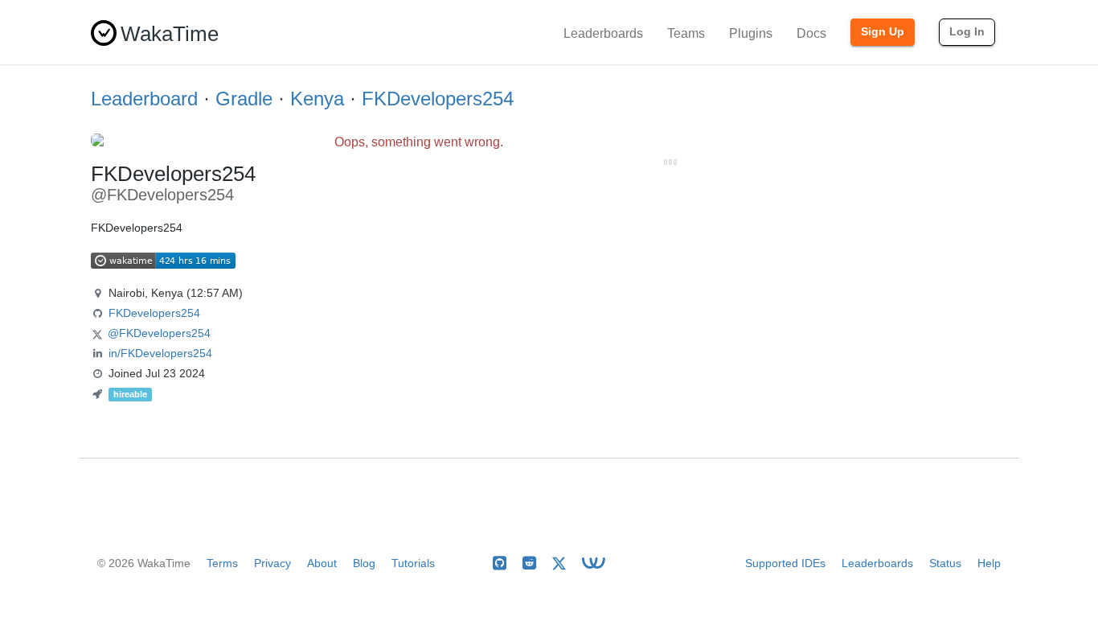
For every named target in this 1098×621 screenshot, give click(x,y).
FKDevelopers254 (438, 98)
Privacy (272, 563)
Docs (811, 33)
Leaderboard (144, 98)
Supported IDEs (785, 563)
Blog (364, 563)
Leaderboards (603, 33)
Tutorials (413, 563)
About (322, 563)
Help (989, 563)
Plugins (750, 33)
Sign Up (882, 31)
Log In (967, 31)
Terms (222, 563)
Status (945, 563)
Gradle (243, 98)
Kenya (317, 98)
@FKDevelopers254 (159, 333)
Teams (686, 33)
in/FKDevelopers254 (160, 353)
